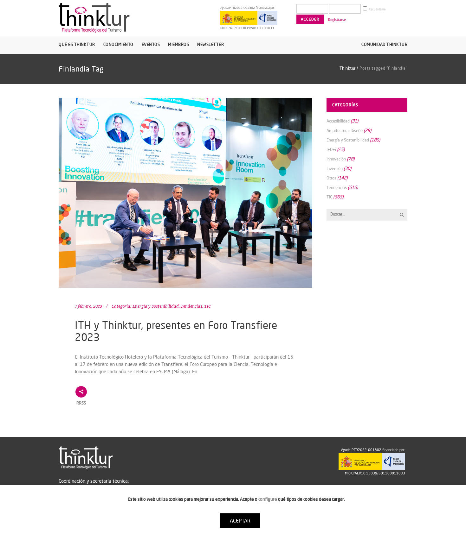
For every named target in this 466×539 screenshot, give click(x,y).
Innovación (336, 158)
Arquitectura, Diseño (345, 130)
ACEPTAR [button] (240, 520)
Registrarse (337, 19)
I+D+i (331, 149)
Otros (331, 177)
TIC (207, 306)
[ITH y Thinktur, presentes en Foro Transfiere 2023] (185, 193)
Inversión (335, 168)
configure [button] (267, 499)
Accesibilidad (338, 120)
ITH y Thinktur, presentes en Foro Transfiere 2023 (176, 331)
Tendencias (191, 306)
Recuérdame (376, 9)
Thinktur (348, 68)
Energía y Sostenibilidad (156, 306)
